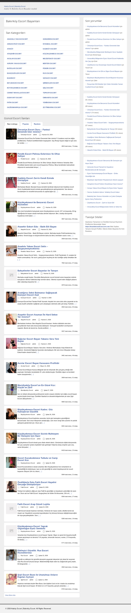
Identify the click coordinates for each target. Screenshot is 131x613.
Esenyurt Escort (14, 98)
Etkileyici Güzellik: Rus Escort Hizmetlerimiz (33, 551)
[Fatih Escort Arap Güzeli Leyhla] (11, 513)
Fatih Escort (12, 102)
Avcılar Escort (14, 59)
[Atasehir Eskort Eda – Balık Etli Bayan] (11, 236)
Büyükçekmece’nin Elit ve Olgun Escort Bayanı (103, 71)
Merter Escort (49, 63)
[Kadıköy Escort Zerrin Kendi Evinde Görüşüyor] (11, 187)
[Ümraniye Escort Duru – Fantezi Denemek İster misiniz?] (11, 139)
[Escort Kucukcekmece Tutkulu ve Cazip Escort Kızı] (11, 467)
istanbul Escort (50, 44)
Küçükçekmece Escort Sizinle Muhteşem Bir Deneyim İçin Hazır (38, 435)
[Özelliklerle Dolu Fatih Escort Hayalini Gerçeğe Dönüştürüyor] (11, 492)
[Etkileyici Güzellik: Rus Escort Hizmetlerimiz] (11, 560)
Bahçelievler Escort (16, 73)
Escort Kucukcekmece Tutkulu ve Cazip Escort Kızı (38, 459)
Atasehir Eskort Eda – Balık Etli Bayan (37, 226)
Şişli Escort (48, 88)
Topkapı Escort (49, 93)
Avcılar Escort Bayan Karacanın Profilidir (38, 363)
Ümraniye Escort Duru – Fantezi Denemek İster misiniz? (34, 130)
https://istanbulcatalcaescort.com (97, 227)
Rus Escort (48, 73)
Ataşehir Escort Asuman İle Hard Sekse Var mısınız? (37, 315)
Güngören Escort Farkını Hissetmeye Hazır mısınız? (105, 184)
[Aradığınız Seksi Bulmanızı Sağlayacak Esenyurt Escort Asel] (11, 302)
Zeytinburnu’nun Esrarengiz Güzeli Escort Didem (104, 65)
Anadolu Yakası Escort (17, 39)
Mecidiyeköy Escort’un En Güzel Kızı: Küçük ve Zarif (37, 386)
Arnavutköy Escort (16, 44)
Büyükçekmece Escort (17, 88)
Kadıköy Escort (50, 49)
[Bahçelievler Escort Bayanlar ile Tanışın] (11, 280)
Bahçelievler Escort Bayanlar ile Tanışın (38, 270)
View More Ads (10, 595)
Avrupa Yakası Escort (16, 63)
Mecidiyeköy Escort (51, 59)
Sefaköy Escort (50, 78)
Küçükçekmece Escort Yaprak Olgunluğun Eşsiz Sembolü (33, 527)
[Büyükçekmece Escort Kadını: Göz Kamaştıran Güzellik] (11, 419)
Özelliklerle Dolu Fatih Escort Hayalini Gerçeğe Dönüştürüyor (37, 483)
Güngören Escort (51, 39)
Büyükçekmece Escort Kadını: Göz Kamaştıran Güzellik (35, 410)
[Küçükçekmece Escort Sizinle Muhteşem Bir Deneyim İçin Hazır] (11, 443)
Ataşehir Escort (14, 54)
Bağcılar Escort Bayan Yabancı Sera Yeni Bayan (38, 340)
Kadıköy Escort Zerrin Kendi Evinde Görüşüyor (36, 179)
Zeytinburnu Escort (52, 107)
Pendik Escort (49, 68)
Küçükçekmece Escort (53, 54)
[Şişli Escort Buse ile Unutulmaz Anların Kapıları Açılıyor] (11, 584)
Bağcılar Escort (14, 68)
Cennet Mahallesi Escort (18, 93)
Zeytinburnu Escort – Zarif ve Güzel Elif (100, 203)
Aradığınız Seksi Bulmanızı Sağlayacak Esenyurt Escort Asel (37, 294)
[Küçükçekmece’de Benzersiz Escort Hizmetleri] (11, 212)
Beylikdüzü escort (15, 83)
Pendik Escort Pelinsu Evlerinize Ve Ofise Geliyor (39, 155)
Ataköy (10, 49)
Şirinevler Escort (51, 83)
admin (35, 134)
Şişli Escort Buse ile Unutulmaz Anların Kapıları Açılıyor (38, 576)
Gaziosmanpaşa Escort (17, 107)
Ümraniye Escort (50, 98)
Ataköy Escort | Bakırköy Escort (14, 6)
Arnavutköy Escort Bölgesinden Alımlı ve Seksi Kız (104, 207)
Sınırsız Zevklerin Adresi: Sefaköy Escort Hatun (103, 192)
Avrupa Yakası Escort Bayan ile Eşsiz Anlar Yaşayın (105, 188)
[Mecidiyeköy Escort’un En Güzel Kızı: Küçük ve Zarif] (11, 394)
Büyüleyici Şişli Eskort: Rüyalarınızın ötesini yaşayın (105, 180)
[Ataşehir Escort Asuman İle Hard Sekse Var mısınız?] (11, 324)
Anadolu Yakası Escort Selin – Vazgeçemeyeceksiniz (33, 247)
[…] (26, 143)
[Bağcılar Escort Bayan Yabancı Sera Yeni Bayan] (11, 348)
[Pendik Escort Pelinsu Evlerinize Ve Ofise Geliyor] (11, 163)
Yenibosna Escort (51, 102)
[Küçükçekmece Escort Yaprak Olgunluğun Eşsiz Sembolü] (11, 536)
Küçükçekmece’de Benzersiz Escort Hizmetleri (36, 203)
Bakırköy (11, 78)
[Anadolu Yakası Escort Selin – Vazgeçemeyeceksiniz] (11, 256)
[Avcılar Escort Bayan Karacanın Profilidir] (11, 372)
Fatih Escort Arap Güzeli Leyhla (34, 504)
